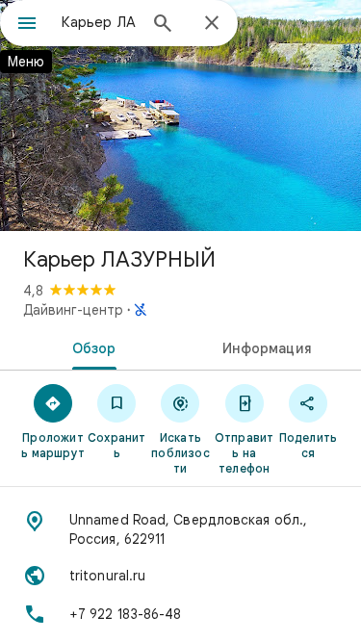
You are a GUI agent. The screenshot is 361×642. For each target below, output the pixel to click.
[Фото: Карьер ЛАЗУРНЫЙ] (180, 115)
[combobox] (99, 22)
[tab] (90, 346)
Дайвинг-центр (73, 310)
